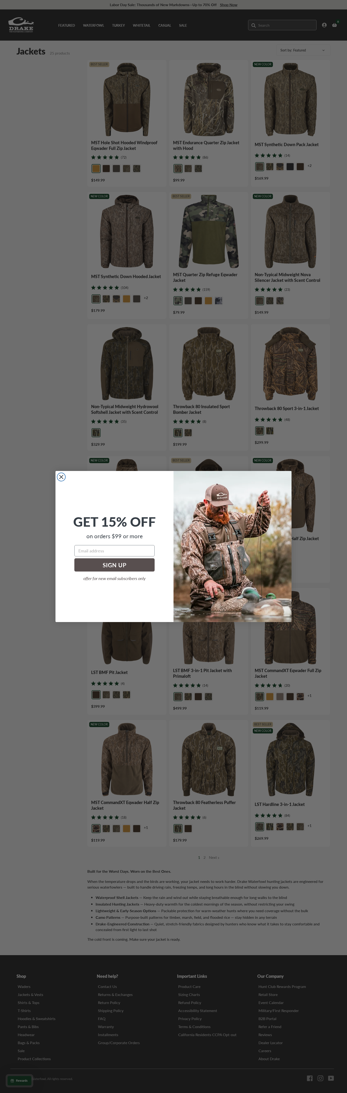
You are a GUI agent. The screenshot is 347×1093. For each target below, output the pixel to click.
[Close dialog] (61, 477)
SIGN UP (115, 565)
